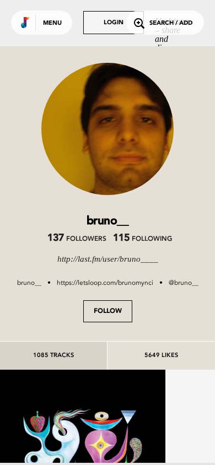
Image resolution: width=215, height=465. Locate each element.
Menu (52, 23)
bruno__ (29, 282)
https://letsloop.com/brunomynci (105, 282)
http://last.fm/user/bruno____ (107, 259)
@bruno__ (183, 282)
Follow (108, 311)
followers (76, 239)
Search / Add (170, 23)
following (142, 239)
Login (113, 23)
